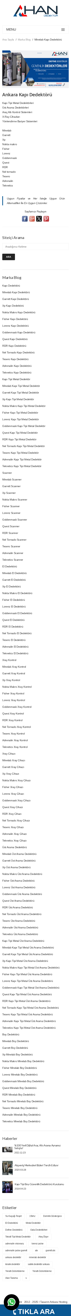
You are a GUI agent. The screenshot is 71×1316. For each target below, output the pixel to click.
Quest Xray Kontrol (13, 713)
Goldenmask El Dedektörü (17, 613)
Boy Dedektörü (10, 1034)
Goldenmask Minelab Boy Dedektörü (23, 1081)
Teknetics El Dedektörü (15, 653)
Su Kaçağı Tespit (13, 1216)
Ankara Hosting (58, 1301)
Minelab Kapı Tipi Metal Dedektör (21, 385)
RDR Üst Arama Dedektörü (17, 907)
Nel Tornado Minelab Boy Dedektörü (22, 1101)
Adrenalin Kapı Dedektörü (17, 365)
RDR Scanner (10, 532)
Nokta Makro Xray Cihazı (16, 780)
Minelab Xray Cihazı (13, 760)
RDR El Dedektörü (12, 626)
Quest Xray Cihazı (12, 807)
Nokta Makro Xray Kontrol (17, 686)
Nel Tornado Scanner (14, 539)
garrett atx (50, 1250)
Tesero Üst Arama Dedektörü (18, 920)
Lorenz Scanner (11, 512)
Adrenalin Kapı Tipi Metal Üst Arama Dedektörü (29, 1021)
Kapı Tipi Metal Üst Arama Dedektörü (23, 940)
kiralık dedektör (12, 1264)
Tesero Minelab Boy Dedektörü (19, 1107)
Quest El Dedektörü (13, 619)
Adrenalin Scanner (12, 553)
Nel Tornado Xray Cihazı (16, 820)
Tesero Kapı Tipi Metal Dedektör (20, 452)
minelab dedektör (37, 1257)
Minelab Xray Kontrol (14, 666)
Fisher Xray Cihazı (12, 787)
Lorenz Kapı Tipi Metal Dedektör (20, 419)
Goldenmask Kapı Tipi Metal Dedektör (23, 426)
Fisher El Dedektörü (13, 599)
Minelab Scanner (12, 479)
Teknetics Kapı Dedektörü (16, 372)
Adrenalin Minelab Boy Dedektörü (21, 1114)
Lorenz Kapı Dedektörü (15, 325)
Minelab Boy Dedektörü (15, 1041)
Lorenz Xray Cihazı (13, 793)
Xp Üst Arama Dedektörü (16, 867)
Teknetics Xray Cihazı (14, 840)
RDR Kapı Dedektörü (14, 345)
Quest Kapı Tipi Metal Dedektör (20, 432)
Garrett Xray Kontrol (13, 673)
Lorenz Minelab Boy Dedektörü (19, 1074)
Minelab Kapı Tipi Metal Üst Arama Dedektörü (28, 947)
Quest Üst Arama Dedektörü (18, 900)
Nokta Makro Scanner (14, 499)
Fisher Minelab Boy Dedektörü (19, 1067)
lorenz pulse (38, 1243)
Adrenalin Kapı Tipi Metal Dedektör (22, 459)
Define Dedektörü (13, 1230)
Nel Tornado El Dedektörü (17, 633)
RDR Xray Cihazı (12, 813)
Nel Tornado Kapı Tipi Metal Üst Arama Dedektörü (30, 1007)
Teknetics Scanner (12, 559)
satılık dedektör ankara (39, 1264)
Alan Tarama (11, 1278)
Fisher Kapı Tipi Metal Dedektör (20, 412)
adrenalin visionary (14, 1243)
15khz (32, 1216)
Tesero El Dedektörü (13, 639)
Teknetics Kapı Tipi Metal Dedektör (21, 466)
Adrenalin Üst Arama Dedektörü (20, 927)
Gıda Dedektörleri (38, 1230)
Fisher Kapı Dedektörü (15, 319)
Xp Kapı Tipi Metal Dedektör (18, 399)
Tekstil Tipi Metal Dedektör (18, 1236)
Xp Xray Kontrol (11, 680)
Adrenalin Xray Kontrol (15, 740)
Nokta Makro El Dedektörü (17, 593)
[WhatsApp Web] (11, 1302)
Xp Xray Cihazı (10, 773)
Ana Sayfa (8, 39)
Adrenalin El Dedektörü (15, 646)
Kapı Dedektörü (11, 285)
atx (36, 1250)
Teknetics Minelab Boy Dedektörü (21, 1121)
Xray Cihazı (8, 753)
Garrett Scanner (11, 486)
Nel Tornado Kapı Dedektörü (18, 352)
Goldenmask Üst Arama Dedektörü (22, 894)
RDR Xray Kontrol (12, 720)
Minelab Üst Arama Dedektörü (19, 853)
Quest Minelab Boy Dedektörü (19, 1087)
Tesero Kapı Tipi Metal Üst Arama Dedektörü (27, 1014)
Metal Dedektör (33, 1223)
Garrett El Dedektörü (14, 579)
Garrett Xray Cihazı (13, 767)
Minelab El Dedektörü (14, 573)
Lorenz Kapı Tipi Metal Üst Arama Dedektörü (27, 980)
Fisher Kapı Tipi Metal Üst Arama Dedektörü (27, 974)
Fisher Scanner (11, 506)
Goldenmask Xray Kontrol (16, 706)
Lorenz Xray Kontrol (13, 700)
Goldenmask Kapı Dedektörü (18, 332)
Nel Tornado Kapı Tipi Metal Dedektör (23, 446)
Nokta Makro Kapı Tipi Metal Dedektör (23, 405)
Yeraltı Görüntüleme (14, 1271)
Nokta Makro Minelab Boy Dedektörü (23, 1061)
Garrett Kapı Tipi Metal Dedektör (20, 392)
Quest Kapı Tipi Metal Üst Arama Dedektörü (27, 994)
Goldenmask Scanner (14, 519)
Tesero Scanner (11, 546)
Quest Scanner (10, 526)
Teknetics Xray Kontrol (14, 746)
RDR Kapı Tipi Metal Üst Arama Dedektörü (26, 1001)
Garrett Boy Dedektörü (15, 1047)
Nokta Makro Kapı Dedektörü (18, 312)
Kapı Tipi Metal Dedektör (16, 379)
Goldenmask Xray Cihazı (16, 800)
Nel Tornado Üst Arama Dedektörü (21, 914)
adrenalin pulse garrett (16, 1250)
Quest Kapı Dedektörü (15, 339)
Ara (8, 257)
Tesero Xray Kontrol (13, 733)
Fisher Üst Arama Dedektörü (18, 880)
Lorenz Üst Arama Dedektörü (18, 887)
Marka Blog (24, 39)
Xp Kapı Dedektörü (13, 305)
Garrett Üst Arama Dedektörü (19, 860)
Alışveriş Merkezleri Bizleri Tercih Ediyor (36, 1165)
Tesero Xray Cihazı (13, 827)
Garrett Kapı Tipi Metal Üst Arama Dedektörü (27, 954)
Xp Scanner (9, 492)
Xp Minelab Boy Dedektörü (17, 1054)
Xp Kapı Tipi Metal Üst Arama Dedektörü (25, 960)
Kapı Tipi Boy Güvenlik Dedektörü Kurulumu (39, 1184)
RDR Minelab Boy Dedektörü (18, 1094)
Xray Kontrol (9, 660)
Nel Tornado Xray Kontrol (16, 726)
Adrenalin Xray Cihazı (14, 833)
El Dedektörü (9, 566)
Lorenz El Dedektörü (14, 606)
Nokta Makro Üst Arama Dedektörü (22, 873)
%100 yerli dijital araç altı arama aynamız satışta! (37, 1147)
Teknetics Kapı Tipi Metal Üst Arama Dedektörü (28, 1027)
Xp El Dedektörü (11, 586)
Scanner (7, 472)
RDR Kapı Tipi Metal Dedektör (19, 439)
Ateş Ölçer (43, 1236)
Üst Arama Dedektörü (14, 847)
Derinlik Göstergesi (52, 1216)
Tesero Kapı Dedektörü (15, 359)
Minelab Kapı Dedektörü (16, 292)
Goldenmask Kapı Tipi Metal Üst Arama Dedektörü (30, 987)
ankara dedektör (13, 1257)
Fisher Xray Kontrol (13, 693)
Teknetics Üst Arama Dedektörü (20, 934)
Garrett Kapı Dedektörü (15, 298)
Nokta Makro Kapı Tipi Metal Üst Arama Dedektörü (31, 967)
